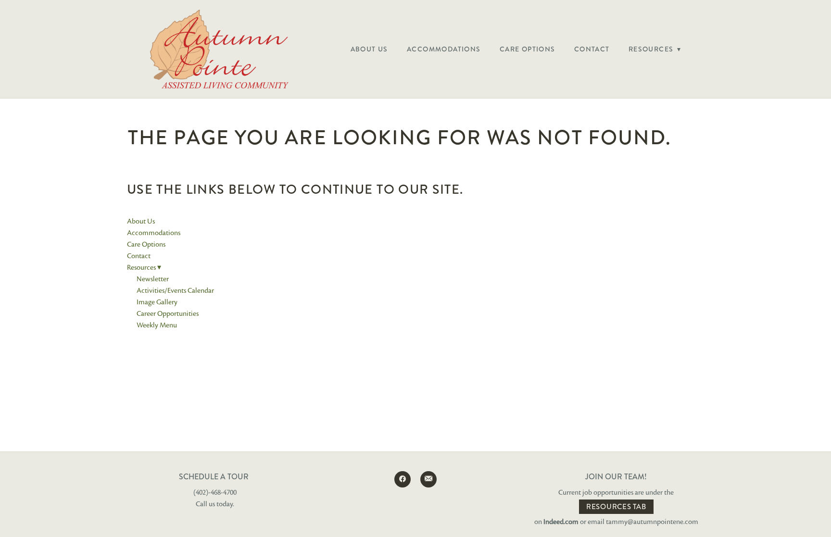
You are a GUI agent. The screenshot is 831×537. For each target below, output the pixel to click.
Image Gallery (157, 302)
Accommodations (444, 49)
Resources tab (616, 506)
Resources (655, 49)
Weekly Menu (157, 325)
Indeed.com (561, 521)
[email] (428, 479)
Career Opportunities (168, 313)
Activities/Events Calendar (175, 290)
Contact (592, 49)
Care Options (527, 49)
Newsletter (153, 279)
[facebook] (402, 479)
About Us (369, 49)
